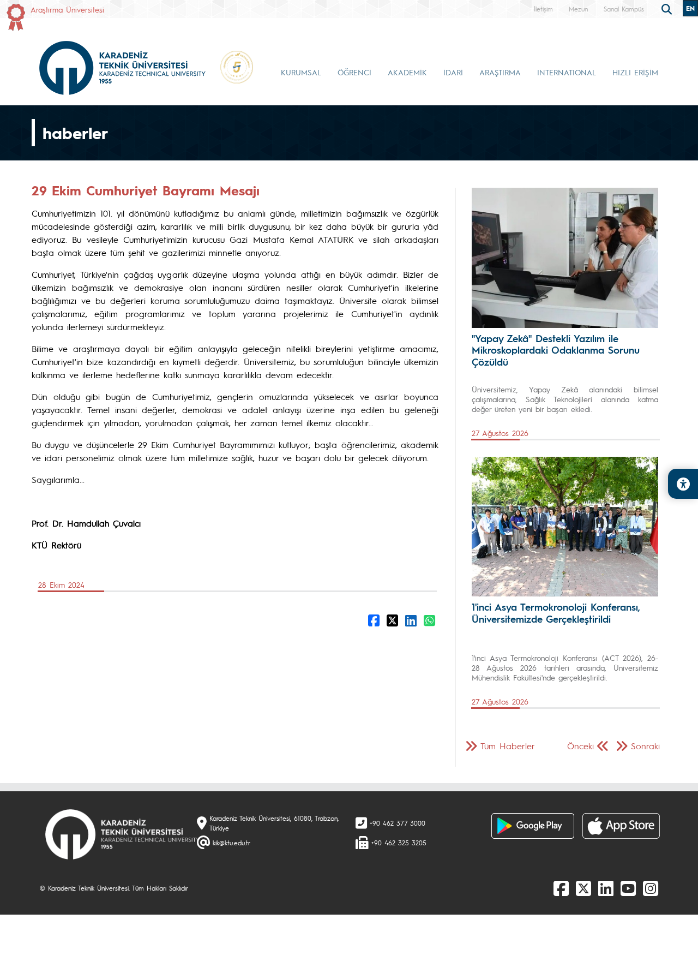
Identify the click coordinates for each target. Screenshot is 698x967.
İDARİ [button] (453, 72)
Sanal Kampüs (624, 8)
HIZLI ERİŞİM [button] (635, 72)
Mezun (578, 8)
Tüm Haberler (507, 745)
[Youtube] (628, 887)
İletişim (543, 8)
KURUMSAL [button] (301, 72)
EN (690, 8)
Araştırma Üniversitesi (67, 9)
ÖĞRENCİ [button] (354, 72)
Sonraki (645, 745)
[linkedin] (605, 887)
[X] (583, 887)
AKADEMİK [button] (407, 72)
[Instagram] (650, 887)
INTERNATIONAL (566, 72)
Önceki (580, 745)
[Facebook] (561, 887)
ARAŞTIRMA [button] (500, 72)
